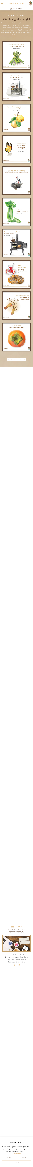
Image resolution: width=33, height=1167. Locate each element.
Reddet (9, 1157)
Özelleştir (24, 1157)
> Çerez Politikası (16, 1153)
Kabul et (17, 1162)
